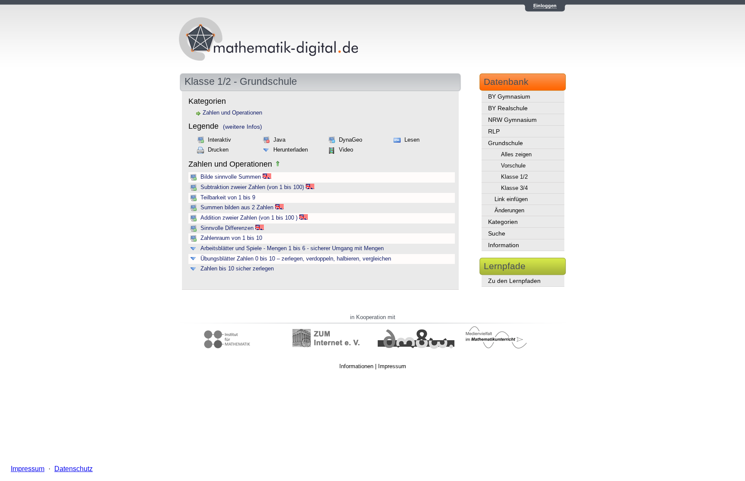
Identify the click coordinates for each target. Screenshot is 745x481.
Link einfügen (511, 199)
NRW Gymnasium (512, 119)
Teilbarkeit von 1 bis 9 (227, 198)
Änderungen (509, 210)
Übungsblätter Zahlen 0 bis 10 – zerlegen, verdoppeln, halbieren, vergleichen (295, 259)
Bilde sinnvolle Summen (230, 177)
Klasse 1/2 (514, 177)
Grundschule (505, 143)
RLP (494, 131)
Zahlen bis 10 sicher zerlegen (237, 269)
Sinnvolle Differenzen (227, 228)
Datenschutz (73, 468)
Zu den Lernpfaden (514, 280)
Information (503, 245)
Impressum (392, 366)
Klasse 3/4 (514, 188)
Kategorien (503, 221)
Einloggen (545, 5)
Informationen (356, 366)
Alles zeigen (516, 154)
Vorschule (513, 165)
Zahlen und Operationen (232, 113)
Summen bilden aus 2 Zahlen (236, 208)
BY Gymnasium (509, 96)
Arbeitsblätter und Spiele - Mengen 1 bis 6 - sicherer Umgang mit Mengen (292, 248)
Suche (496, 233)
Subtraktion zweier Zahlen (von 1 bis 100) (252, 187)
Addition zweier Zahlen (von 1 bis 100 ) (248, 218)
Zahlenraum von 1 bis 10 (231, 238)
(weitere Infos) (242, 126)
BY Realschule (508, 108)
